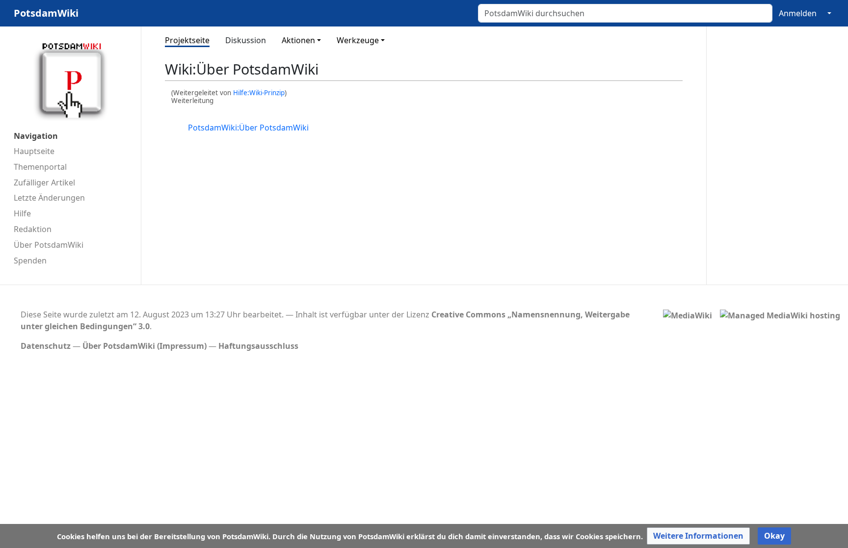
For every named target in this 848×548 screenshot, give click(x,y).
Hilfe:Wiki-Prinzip (259, 92)
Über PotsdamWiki (48, 244)
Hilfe (22, 213)
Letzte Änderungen (49, 197)
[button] (698, 536)
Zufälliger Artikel (44, 182)
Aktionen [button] (298, 40)
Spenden (30, 260)
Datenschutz (46, 345)
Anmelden (798, 13)
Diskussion (245, 40)
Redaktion (33, 229)
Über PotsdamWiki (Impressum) (144, 345)
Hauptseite (34, 151)
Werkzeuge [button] (358, 40)
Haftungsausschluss (258, 345)
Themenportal (40, 166)
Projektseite (187, 40)
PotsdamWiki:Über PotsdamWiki (248, 127)
